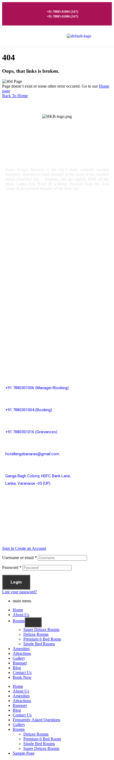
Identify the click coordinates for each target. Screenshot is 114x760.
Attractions (20, 333)
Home (18, 610)
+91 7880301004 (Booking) (28, 409)
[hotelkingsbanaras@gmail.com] (8, 442)
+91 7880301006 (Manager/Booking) (37, 387)
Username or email (19, 557)
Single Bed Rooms (26, 253)
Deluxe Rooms (22, 231)
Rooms (15, 299)
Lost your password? (19, 592)
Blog (17, 667)
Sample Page (23, 753)
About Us (21, 614)
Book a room (21, 264)
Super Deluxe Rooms (28, 220)
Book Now (22, 677)
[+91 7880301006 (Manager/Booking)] (8, 376)
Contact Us (22, 672)
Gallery (15, 321)
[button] (100, 36)
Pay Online (19, 344)
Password (11, 567)
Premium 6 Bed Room (29, 242)
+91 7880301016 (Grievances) (31, 432)
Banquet (20, 663)
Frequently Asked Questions (36, 720)
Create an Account (30, 548)
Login (16, 582)
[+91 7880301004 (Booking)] (8, 398)
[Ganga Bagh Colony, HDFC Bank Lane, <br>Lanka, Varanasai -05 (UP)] (8, 464)
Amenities (18, 310)
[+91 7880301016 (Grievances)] (8, 420)
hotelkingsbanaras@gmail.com (32, 454)
